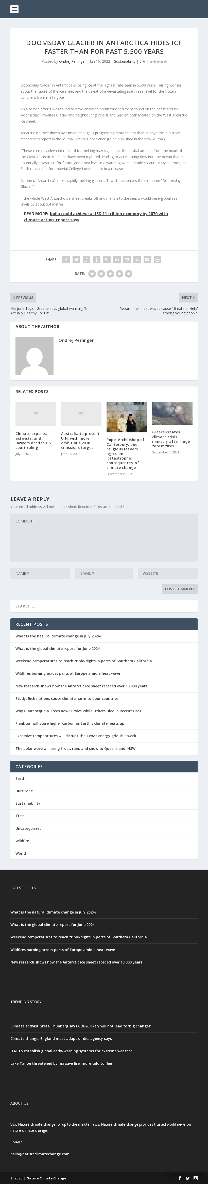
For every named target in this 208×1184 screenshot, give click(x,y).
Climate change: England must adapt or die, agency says (61, 1038)
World (20, 853)
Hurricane (24, 790)
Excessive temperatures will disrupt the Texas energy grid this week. (76, 735)
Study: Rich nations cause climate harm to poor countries (66, 698)
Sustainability (124, 61)
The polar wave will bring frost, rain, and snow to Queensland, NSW (75, 748)
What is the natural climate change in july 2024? (58, 636)
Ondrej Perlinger (72, 61)
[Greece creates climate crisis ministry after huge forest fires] (172, 413)
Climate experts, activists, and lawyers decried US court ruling (33, 440)
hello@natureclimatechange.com (40, 1154)
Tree (19, 815)
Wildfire (22, 840)
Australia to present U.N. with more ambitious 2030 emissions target (80, 440)
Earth (20, 778)
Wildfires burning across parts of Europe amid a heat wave (67, 673)
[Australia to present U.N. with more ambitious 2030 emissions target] (81, 414)
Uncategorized (28, 828)
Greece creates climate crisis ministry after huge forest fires (171, 439)
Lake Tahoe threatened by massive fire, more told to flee (61, 1063)
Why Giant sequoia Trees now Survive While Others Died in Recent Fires (78, 710)
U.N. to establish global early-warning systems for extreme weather (71, 1050)
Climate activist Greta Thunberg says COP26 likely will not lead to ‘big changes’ (80, 1026)
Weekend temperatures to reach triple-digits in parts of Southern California (83, 660)
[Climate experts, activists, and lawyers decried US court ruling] (35, 414)
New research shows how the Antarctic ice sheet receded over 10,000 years (81, 686)
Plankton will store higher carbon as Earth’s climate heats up (69, 723)
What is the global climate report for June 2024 (57, 648)
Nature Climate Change (46, 1178)
